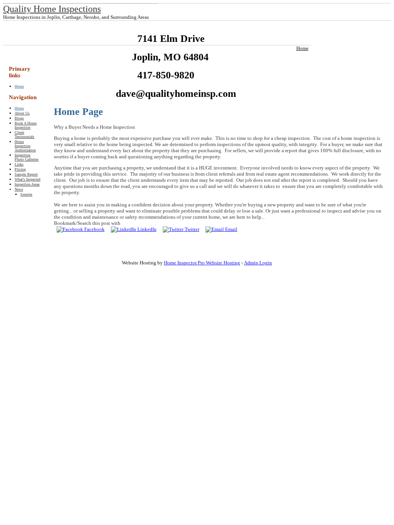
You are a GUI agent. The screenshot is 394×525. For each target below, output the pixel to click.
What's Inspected (27, 179)
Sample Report (26, 174)
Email (230, 229)
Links (19, 164)
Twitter (191, 229)
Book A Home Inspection (26, 125)
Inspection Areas (27, 184)
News (19, 189)
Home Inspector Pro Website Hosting (202, 263)
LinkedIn (146, 229)
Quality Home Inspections (52, 9)
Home (302, 48)
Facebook (94, 229)
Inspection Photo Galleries (26, 157)
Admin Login (258, 263)
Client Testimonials (24, 134)
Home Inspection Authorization (25, 146)
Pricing (20, 169)
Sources (26, 194)
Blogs (19, 118)
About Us (22, 113)
